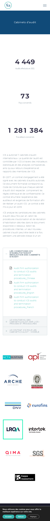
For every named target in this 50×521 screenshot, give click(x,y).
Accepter (8, 517)
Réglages (33, 517)
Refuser (21, 517)
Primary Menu (44, 6)
